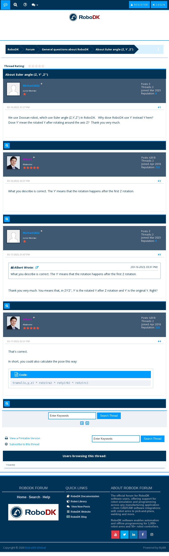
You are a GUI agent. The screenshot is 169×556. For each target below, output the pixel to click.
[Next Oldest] (82, 423)
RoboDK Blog (79, 516)
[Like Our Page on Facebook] (142, 535)
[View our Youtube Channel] (115, 535)
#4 (159, 341)
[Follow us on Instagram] (152, 535)
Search (34, 497)
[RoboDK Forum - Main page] (5, 4)
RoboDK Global (35, 547)
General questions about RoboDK (65, 49)
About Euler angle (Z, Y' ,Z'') (114, 49)
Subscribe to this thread (24, 444)
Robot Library (79, 501)
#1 (159, 107)
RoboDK (13, 49)
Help (46, 497)
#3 (159, 254)
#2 (159, 180)
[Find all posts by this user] (7, 145)
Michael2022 (31, 85)
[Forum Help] (25, 4)
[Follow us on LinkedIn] (133, 535)
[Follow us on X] (124, 535)
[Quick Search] (15, 4)
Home (21, 497)
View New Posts (80, 506)
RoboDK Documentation (85, 496)
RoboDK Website (81, 511)
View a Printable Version (25, 438)
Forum (30, 49)
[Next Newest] (87, 423)
